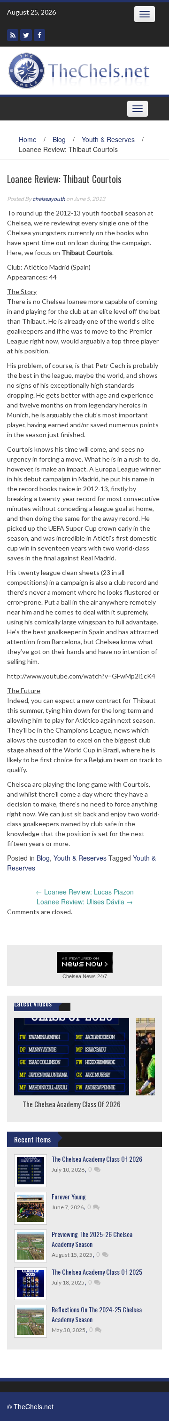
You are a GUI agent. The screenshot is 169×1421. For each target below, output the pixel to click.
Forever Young (69, 1196)
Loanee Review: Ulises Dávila (85, 901)
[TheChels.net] (81, 69)
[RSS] (12, 35)
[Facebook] (39, 35)
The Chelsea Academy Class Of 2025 (97, 1272)
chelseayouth (48, 198)
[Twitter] (26, 35)
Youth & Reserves (108, 139)
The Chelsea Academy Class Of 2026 (72, 1103)
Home (28, 139)
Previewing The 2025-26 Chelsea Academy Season (92, 1239)
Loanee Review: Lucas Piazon (85, 891)
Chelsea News (79, 976)
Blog (59, 139)
